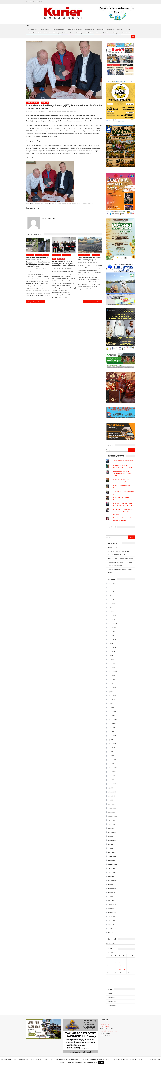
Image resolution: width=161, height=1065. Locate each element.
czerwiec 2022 (112, 784)
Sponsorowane (126, 33)
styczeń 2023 (111, 756)
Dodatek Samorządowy (75, 29)
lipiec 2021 (111, 828)
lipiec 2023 (111, 732)
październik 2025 (112, 624)
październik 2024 (112, 672)
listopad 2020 (111, 860)
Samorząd (79, 33)
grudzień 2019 (112, 904)
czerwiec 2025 (112, 640)
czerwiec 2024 (112, 688)
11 (111, 966)
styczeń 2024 (111, 708)
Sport (71, 33)
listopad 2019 (111, 908)
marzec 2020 (111, 892)
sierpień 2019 (112, 920)
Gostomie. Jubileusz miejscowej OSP (123, 460)
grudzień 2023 (112, 712)
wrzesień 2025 (112, 628)
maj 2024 (110, 692)
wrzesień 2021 (112, 820)
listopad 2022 (111, 764)
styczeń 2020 (111, 900)
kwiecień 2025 (112, 648)
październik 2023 (112, 720)
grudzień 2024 (112, 664)
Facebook (112, 527)
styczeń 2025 (111, 660)
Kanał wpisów (112, 997)
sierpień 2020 (112, 872)
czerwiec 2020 (112, 880)
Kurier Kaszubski (42, 112)
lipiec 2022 (111, 780)
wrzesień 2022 (112, 772)
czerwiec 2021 (112, 832)
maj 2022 (110, 788)
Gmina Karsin (56, 255)
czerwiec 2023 (112, 736)
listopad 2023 (111, 716)
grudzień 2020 (112, 856)
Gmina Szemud (89, 29)
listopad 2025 (111, 620)
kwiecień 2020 (112, 888)
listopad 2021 (111, 812)
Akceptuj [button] (101, 1062)
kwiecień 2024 (112, 696)
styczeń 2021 (111, 852)
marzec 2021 (111, 844)
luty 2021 (110, 848)
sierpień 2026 (112, 584)
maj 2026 (110, 596)
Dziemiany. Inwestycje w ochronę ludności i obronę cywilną (120, 571)
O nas (128, 29)
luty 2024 (110, 704)
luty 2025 (110, 656)
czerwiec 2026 (112, 592)
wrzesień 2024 (112, 676)
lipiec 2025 (111, 636)
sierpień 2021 (112, 824)
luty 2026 (110, 608)
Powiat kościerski (58, 29)
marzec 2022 (111, 796)
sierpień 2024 (112, 680)
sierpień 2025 (112, 632)
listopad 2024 (111, 668)
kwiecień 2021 (112, 840)
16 (132, 966)
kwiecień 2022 (112, 792)
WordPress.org (112, 1006)
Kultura (64, 33)
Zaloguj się (110, 993)
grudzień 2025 (112, 616)
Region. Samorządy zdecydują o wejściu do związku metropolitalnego (120, 564)
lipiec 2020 (111, 876)
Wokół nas (120, 29)
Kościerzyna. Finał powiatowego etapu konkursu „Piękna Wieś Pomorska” (122, 511)
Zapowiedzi (100, 29)
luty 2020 (110, 896)
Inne (97, 33)
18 (111, 969)
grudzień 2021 (112, 808)
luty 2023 (110, 752)
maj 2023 (110, 740)
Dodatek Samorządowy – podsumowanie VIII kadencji (43, 33)
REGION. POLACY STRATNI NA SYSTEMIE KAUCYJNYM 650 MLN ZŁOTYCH (122, 473)
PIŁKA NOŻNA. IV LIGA (113, 548)
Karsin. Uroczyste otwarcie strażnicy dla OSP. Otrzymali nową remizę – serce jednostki (63, 263)
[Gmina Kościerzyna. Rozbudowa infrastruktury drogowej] (90, 245)
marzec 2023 (111, 748)
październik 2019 (112, 912)
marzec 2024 (111, 700)
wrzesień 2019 (112, 916)
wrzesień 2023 (112, 724)
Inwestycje (45, 102)
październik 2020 (112, 864)
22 (128, 969)
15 (128, 966)
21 (124, 969)
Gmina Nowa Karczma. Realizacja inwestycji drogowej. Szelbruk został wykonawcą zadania (93, 302)
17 (107, 969)
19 (115, 969)
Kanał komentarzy (113, 1002)
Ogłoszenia (110, 29)
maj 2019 (110, 932)
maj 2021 (110, 836)
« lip (107, 980)
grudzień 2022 (112, 760)
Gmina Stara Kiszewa (32, 102)
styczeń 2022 (111, 804)
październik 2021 (112, 816)
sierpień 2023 (112, 728)
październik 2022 (112, 768)
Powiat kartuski (44, 29)
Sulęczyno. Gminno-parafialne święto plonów (120, 559)
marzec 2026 (111, 604)
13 (120, 966)
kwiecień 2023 (112, 744)
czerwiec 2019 (112, 928)
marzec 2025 (111, 652)
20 (120, 969)
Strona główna (32, 29)
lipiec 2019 (111, 924)
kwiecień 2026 (112, 600)
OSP (54, 259)
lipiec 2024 (111, 684)
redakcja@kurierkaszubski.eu (108, 1031)
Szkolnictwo (89, 33)
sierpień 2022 (112, 776)
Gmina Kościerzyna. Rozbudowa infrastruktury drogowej (89, 258)
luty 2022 (110, 800)
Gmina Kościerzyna (84, 255)
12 (115, 966)
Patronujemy (115, 33)
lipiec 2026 (111, 588)
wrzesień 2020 (112, 868)
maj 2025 (110, 644)
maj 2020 (110, 884)
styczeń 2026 (111, 612)
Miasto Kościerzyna (42, 255)
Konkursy (105, 33)
